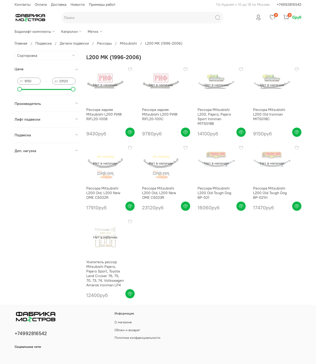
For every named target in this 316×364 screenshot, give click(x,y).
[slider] (19, 89)
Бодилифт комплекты (33, 31)
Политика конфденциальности (137, 338)
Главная (21, 43)
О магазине (123, 322)
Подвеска (43, 43)
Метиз (93, 31)
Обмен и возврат (127, 330)
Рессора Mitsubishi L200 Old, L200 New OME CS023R (159, 193)
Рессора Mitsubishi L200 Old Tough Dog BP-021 (214, 193)
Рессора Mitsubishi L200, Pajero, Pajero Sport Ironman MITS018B (214, 116)
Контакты (23, 4)
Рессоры (104, 43)
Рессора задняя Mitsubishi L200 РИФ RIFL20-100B (104, 114)
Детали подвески (74, 43)
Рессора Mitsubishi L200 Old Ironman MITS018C (269, 114)
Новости (78, 4)
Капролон (69, 31)
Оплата (41, 4)
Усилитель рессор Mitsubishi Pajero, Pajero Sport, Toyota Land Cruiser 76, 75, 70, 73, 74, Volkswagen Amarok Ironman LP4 (105, 273)
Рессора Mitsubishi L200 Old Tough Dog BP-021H (270, 193)
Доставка (58, 4)
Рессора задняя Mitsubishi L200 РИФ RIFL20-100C (159, 114)
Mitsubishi (128, 43)
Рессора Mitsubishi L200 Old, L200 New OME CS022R (103, 193)
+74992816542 (289, 4)
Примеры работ (102, 4)
